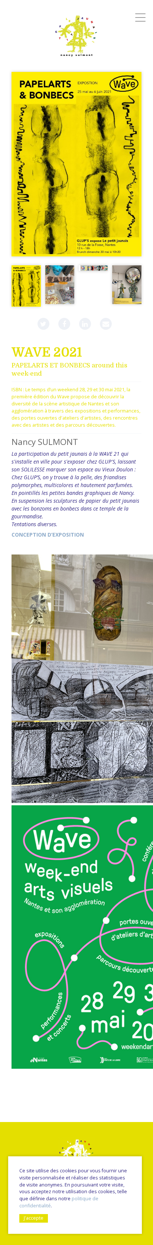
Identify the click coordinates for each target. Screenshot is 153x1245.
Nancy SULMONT (45, 442)
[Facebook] (64, 324)
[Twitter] (43, 324)
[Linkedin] (85, 324)
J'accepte (33, 1218)
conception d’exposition (48, 534)
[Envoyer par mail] (106, 324)
